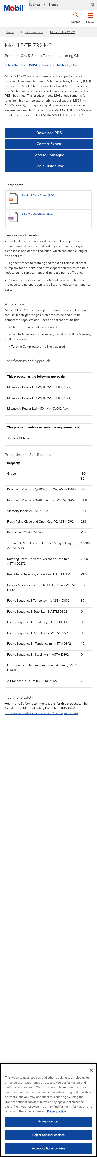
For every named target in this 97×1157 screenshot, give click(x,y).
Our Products (34, 32)
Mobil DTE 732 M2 (62, 32)
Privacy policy (56, 1111)
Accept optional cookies (48, 1148)
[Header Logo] (14, 5)
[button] (90, 17)
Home (10, 32)
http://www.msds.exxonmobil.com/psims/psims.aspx (41, 713)
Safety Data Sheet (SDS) (21, 65)
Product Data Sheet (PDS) (59, 65)
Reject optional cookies (48, 1135)
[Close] (91, 1070)
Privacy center (48, 1121)
